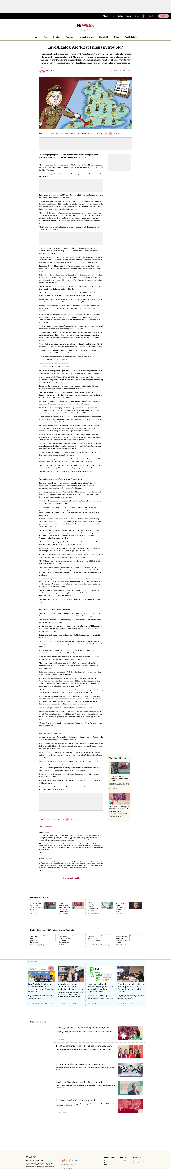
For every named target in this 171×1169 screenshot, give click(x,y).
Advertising (118, 16)
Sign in (151, 16)
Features (69, 37)
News (36, 37)
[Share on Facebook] (93, 133)
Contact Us (108, 1161)
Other (116, 37)
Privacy (106, 1163)
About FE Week (123, 1161)
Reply (43, 852)
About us (106, 16)
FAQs (106, 1165)
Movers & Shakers (86, 37)
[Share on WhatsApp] (88, 133)
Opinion (56, 37)
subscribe (163, 16)
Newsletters (137, 1163)
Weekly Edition (131, 37)
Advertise (121, 1163)
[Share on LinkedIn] (101, 133)
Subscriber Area (132, 16)
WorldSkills (103, 37)
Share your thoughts (71, 878)
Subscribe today (138, 1161)
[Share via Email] (105, 133)
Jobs (45, 37)
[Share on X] (97, 133)
